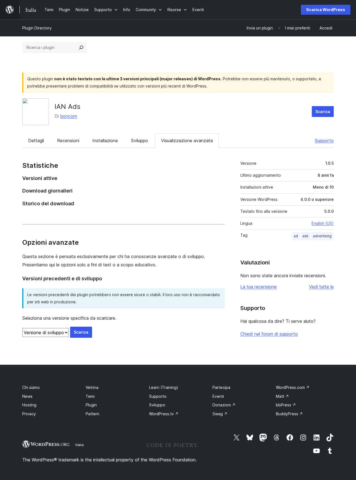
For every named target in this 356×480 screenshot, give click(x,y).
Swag (220, 413)
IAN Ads (67, 106)
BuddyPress (289, 413)
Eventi (218, 396)
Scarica (322, 111)
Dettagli (36, 140)
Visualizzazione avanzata (187, 140)
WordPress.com (293, 387)
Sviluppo (139, 140)
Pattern (92, 413)
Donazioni (224, 404)
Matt (282, 396)
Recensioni (68, 140)
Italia (79, 444)
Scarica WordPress (325, 9)
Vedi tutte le (321, 286)
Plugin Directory (37, 28)
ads (305, 236)
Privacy (29, 413)
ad (296, 236)
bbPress (286, 404)
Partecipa (221, 387)
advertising (322, 236)
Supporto (324, 140)
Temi (90, 396)
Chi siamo (31, 387)
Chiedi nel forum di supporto (269, 334)
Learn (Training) (163, 387)
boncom (68, 116)
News (27, 396)
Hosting (29, 404)
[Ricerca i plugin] (81, 47)
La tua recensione (258, 286)
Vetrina (92, 387)
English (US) (323, 223)
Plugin (91, 404)
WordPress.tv (164, 413)
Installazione (105, 140)
